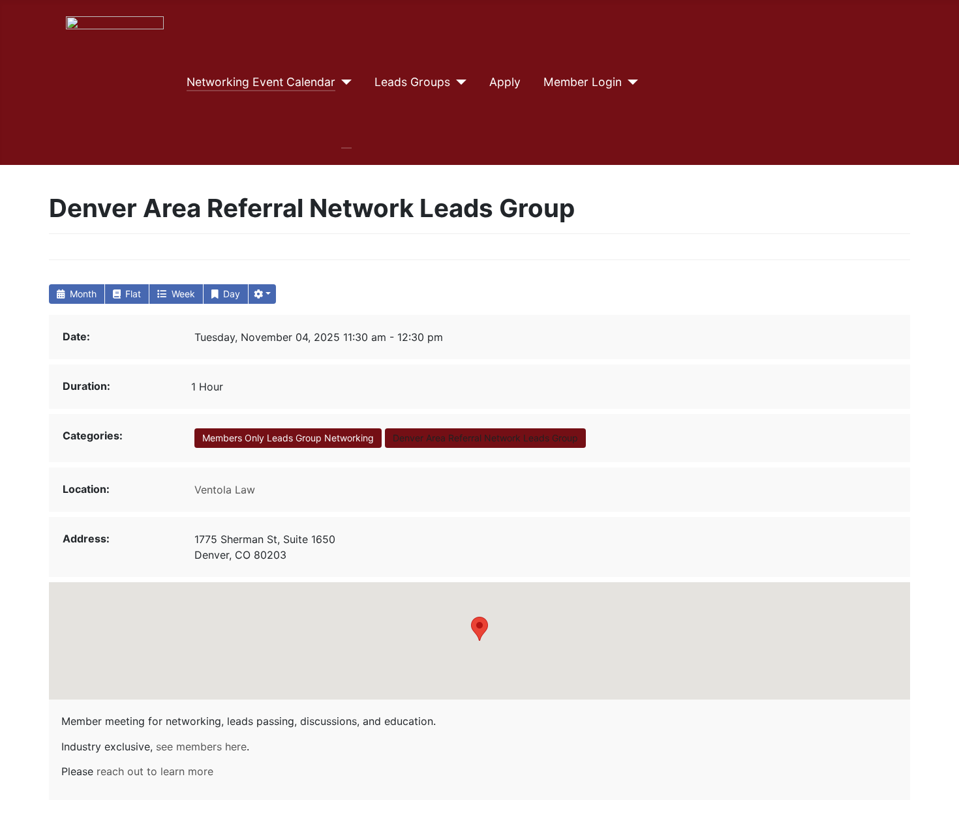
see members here (201, 746)
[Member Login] (630, 82)
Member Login (582, 82)
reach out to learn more (155, 771)
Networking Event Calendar (261, 82)
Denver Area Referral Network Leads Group (485, 437)
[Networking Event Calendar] (343, 82)
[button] (262, 294)
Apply (505, 82)
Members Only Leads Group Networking (288, 437)
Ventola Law (224, 489)
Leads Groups (412, 82)
